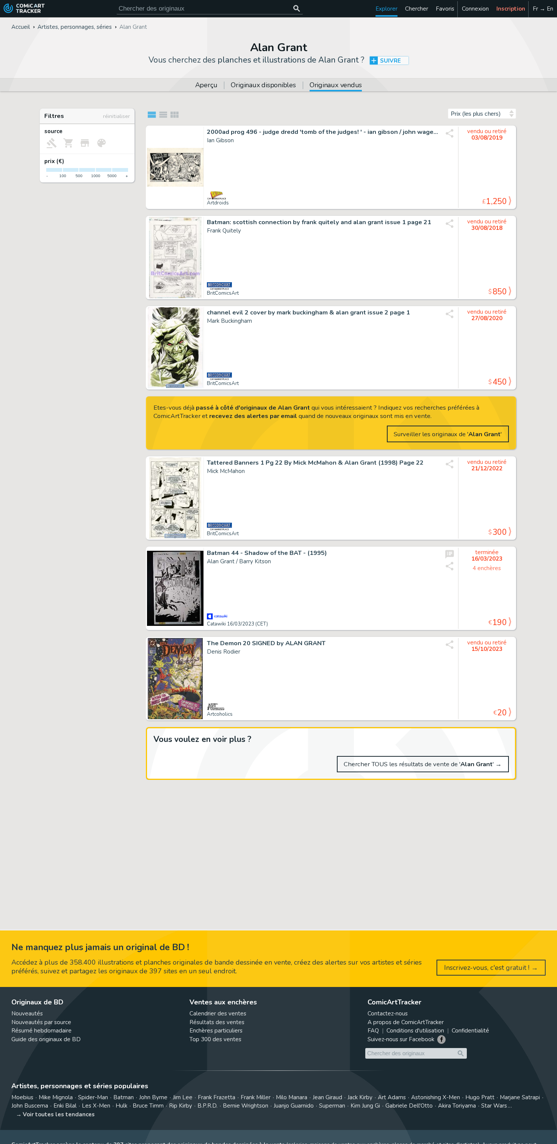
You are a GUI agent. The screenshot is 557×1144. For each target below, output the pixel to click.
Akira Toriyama (457, 1105)
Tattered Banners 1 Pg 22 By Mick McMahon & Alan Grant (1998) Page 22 (315, 463)
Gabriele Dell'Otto (409, 1105)
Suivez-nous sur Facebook (401, 1039)
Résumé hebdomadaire (41, 1030)
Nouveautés (27, 1013)
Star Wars (494, 1105)
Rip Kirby (180, 1105)
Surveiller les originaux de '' (448, 434)
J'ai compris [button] (78, 1125)
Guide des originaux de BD (46, 1039)
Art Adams (392, 1097)
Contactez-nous (388, 1013)
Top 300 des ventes (215, 1039)
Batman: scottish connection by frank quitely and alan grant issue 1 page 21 (319, 222)
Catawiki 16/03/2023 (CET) (237, 624)
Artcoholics (220, 714)
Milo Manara (291, 1097)
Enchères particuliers (216, 1030)
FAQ (373, 1030)
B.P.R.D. (207, 1105)
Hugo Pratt (479, 1097)
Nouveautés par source (41, 1022)
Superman (332, 1105)
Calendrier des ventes (217, 1013)
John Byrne (153, 1097)
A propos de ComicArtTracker (406, 1022)
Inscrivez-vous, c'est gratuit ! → (491, 967)
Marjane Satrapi (520, 1097)
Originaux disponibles (263, 86)
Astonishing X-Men (435, 1097)
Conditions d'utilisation (415, 1030)
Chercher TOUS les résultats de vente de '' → (423, 764)
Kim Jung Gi (365, 1105)
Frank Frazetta (216, 1097)
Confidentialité (470, 1030)
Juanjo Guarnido (294, 1105)
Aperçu (206, 86)
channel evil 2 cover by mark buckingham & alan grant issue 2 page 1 (308, 312)
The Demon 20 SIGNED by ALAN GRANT (266, 643)
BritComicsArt (223, 293)
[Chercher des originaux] (296, 8)
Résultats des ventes (216, 1022)
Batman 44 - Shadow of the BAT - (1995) (267, 553)
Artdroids (218, 203)
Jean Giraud (327, 1097)
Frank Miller (256, 1097)
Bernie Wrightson (245, 1105)
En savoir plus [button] (57, 1108)
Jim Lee (182, 1097)
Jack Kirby (359, 1097)
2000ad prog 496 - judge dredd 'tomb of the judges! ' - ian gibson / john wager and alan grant (322, 132)
